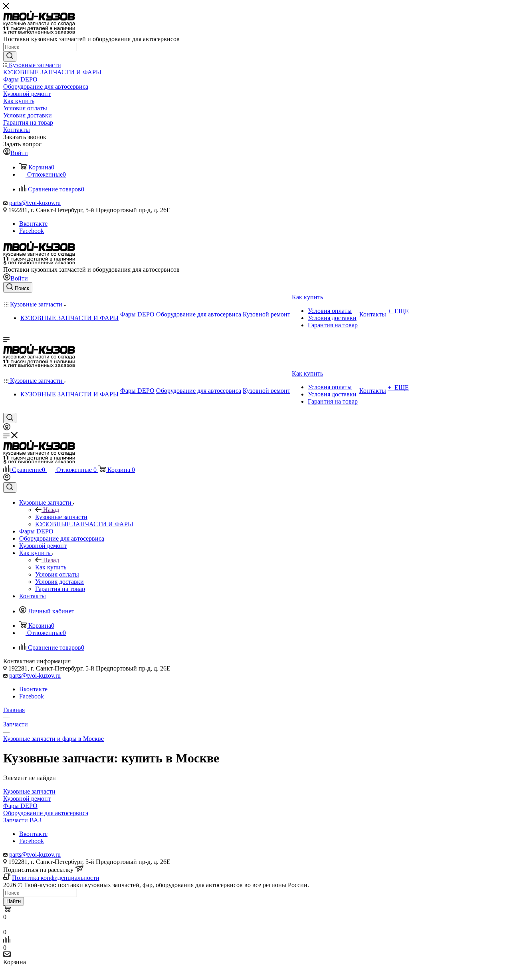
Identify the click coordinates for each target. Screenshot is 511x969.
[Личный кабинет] (6, 428)
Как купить (50, 567)
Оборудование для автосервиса (45, 813)
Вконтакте (33, 223)
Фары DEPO (20, 805)
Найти (13, 901)
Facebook (31, 230)
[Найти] (9, 56)
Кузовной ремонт (27, 798)
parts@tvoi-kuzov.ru (35, 202)
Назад (51, 509)
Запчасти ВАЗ (22, 820)
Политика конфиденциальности (55, 877)
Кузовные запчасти (61, 516)
